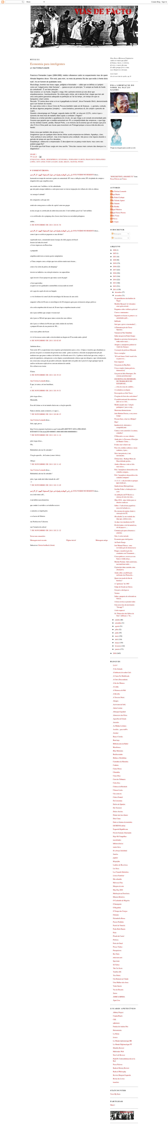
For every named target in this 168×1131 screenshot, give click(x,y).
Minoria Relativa (119, 897)
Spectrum (116, 961)
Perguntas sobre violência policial (125, 309)
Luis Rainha (115, 206)
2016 (115, 273)
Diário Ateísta (118, 811)
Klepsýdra (116, 861)
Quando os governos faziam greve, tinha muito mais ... (125, 340)
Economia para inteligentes (47, 64)
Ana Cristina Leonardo (38, 381)
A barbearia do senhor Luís (122, 672)
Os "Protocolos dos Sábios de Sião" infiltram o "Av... (124, 614)
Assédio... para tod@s (120, 729)
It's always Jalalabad (120, 850)
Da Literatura (117, 801)
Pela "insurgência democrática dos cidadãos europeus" (126, 476)
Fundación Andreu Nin (120, 1026)
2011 (115, 289)
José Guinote (115, 203)
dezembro (118, 292)
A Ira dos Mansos (119, 683)
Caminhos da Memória (120, 761)
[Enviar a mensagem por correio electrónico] (40, 157)
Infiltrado (117, 321)
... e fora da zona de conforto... (124, 387)
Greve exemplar (119, 353)
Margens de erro (118, 886)
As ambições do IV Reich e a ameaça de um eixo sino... (124, 496)
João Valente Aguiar (118, 200)
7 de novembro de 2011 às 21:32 (45, 530)
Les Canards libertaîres (121, 872)
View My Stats (115, 1094)
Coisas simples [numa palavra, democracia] (124, 369)
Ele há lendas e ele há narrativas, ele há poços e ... (125, 526)
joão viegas (115, 222)
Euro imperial (119, 362)
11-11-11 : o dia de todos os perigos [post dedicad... (126, 481)
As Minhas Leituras (119, 726)
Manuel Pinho (76, 162)
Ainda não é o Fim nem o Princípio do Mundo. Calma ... (126, 440)
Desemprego (52, 159)
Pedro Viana (115, 216)
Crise (43, 159)
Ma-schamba (117, 879)
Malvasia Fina (118, 883)
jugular (115, 858)
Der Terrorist (117, 808)
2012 (115, 286)
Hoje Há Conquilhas (120, 836)
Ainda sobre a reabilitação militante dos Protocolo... (123, 574)
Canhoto (116, 765)
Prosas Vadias (117, 947)
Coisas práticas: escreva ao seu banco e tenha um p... (124, 557)
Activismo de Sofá (119, 704)
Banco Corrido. (118, 737)
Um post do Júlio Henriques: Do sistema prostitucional (125, 374)
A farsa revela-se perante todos (124, 602)
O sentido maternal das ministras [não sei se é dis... (125, 400)
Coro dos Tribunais (119, 779)
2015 (115, 276)
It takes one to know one (122, 445)
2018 (115, 266)
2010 (115, 653)
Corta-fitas (116, 783)
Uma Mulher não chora (120, 982)
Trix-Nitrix (116, 975)
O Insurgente (117, 904)
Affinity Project (118, 1012)
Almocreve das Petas (120, 715)
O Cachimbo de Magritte (121, 900)
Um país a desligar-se (121, 590)
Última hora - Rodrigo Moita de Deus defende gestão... (125, 460)
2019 (115, 263)
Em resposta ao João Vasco (123, 393)
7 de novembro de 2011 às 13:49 (45, 485)
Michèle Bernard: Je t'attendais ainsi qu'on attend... (124, 305)
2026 (115, 250)
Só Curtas (116, 965)
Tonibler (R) (117, 972)
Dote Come (117, 818)
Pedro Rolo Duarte (119, 929)
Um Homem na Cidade (120, 979)
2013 (115, 283)
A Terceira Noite (118, 697)
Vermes (117, 593)
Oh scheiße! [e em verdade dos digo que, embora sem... (124, 517)
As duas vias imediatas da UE (124, 522)
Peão (114, 932)
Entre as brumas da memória (122, 822)
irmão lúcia (117, 847)
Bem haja (116, 740)
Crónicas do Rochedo (120, 786)
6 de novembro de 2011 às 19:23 (45, 375)
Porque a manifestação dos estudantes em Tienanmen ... (125, 552)
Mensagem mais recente (38, 540)
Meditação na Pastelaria (121, 893)
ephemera (116, 1023)
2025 (115, 253)
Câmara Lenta (118, 790)
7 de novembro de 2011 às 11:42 (45, 464)
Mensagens (117, 234)
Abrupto (115, 701)
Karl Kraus (64, 162)
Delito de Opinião (119, 804)
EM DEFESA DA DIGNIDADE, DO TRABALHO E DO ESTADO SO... (125, 381)
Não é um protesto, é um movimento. (122, 454)
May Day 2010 (118, 890)
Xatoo (115, 993)
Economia (63, 159)
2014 (115, 279)
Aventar (115, 733)
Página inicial (71, 540)
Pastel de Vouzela (119, 925)
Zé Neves (114, 219)
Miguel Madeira (116, 209)
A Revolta (116, 694)
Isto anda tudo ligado (47, 162)
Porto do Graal (118, 943)
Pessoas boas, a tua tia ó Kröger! (125, 419)
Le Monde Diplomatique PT (122, 1044)
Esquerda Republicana (120, 829)
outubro (117, 620)
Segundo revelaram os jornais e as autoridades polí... (125, 316)
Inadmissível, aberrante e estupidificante (122, 426)
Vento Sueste (117, 986)
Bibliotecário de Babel (120, 744)
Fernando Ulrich (77, 159)
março (117, 643)
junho (117, 633)
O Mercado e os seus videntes (124, 436)
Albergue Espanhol (119, 712)
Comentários (117, 238)
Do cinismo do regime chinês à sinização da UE (124, 512)
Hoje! (116, 422)
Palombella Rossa (119, 918)
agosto (117, 626)
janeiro (117, 649)
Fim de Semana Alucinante (122, 833)
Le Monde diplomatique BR (122, 1041)
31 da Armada (117, 669)
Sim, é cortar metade (121, 536)
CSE (114, 1019)
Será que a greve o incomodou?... (125, 324)
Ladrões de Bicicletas (120, 865)
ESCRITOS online (119, 826)
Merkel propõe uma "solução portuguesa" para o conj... (124, 406)
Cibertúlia (116, 772)
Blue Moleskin (118, 751)
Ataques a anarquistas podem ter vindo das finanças (125, 345)
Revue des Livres (119, 1079)
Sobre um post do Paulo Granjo (124, 336)
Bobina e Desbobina (119, 758)
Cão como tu (117, 794)
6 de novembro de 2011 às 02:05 (45, 340)
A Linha (116, 687)
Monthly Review (118, 1048)
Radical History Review (121, 1068)
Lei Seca (116, 868)
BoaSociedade (118, 754)
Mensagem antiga (102, 540)
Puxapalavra (117, 950)
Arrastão (116, 722)
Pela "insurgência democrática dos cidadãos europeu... (126, 470)
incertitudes (117, 840)
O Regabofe (117, 907)
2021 (115, 257)
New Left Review (119, 1055)
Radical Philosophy (119, 1071)
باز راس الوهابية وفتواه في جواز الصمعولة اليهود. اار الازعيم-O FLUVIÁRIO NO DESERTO (62, 174)
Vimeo (124, 179)
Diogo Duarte (115, 194)
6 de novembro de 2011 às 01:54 (45, 225)
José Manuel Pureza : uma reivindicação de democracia (125, 546)
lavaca (115, 1037)
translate (116, 1082)
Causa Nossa (117, 769)
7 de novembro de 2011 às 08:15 (45, 414)
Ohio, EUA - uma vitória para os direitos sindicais (125, 501)
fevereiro (118, 646)
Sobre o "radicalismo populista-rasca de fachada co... (125, 506)
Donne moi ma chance (120, 815)
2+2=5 (115, 665)
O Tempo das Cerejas (120, 911)
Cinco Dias (116, 776)
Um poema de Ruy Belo (122, 365)
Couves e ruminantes (121, 312)
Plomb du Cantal (118, 936)
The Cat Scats (117, 968)
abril (117, 639)
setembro (118, 623)
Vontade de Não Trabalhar (123, 333)
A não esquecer (119, 610)
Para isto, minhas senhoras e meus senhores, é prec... (125, 449)
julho (117, 629)
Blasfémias (117, 747)
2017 (115, 270)
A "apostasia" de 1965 (121, 584)
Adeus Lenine (117, 708)
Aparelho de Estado (119, 719)
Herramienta (117, 1030)
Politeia (115, 940)
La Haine (116, 1034)
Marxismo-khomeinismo (122, 410)
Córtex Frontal (118, 797)
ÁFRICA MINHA (119, 997)
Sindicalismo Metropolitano (123, 486)
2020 (115, 260)
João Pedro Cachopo (117, 197)
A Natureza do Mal (119, 690)
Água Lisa (116, 1000)
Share (33, 154)
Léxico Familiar (118, 875)
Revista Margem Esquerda (122, 1075)
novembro (118, 295)
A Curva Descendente (120, 679)
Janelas (115, 854)
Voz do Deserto (118, 990)
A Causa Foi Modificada (121, 676)
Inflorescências (118, 843)
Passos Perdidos (118, 922)
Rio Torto (116, 954)
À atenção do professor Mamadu (125, 350)
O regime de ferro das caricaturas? (126, 396)
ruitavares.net (117, 957)
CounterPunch (117, 1016)
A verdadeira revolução (122, 390)
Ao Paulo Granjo (119, 542)
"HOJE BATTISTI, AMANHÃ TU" (122, 176)
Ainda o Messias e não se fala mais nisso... (124, 465)
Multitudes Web (118, 1051)
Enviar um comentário (37, 536)
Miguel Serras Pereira (118, 213)
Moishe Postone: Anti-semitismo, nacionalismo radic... (125, 563)
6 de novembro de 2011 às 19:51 (45, 390)
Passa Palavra (115, 179)
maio (117, 636)
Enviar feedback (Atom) (46, 545)
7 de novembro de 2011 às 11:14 (45, 435)
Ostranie (116, 915)
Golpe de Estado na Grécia (123, 587)
